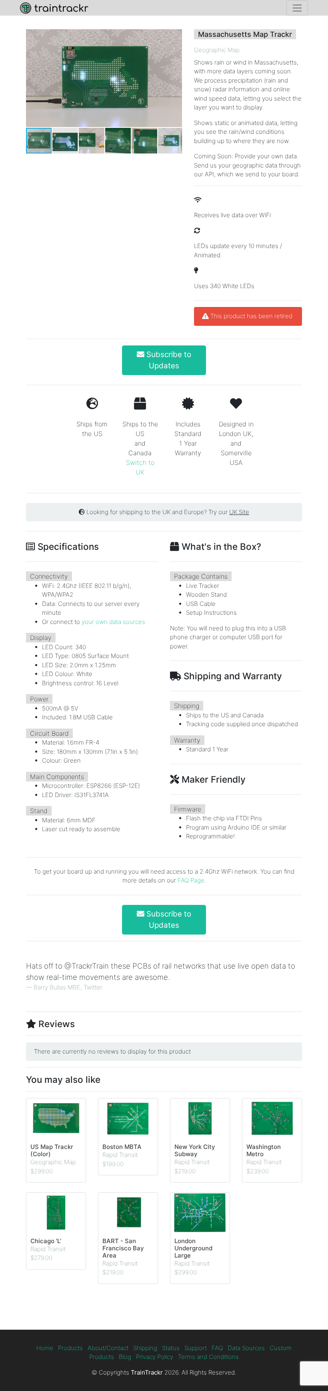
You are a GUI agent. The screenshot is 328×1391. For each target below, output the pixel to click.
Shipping (145, 1348)
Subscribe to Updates (167, 360)
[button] (174, 78)
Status (171, 1348)
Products (70, 1348)
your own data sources (113, 622)
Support (195, 1348)
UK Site (239, 512)
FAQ (217, 1348)
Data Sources (246, 1348)
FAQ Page (191, 880)
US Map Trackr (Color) (51, 1150)
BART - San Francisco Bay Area (123, 1248)
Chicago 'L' (45, 1241)
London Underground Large (193, 1248)
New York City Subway (194, 1150)
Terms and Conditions (208, 1357)
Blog (125, 1357)
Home (44, 1348)
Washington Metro (263, 1150)
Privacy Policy (154, 1357)
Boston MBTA (122, 1147)
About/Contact (108, 1348)
